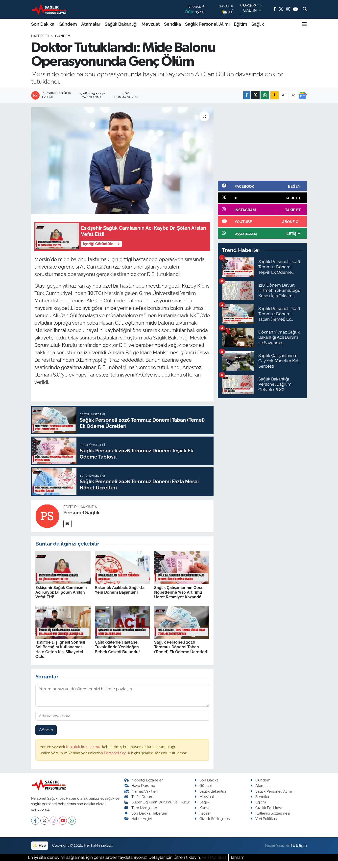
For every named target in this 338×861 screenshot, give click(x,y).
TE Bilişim (298, 845)
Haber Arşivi (141, 819)
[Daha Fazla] (274, 95)
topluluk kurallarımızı (84, 747)
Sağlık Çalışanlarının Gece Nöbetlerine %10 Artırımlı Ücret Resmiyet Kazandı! (179, 592)
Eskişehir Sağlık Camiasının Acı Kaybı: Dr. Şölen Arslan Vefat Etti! (61, 592)
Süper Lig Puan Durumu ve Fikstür (160, 802)
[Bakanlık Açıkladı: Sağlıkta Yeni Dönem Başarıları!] (122, 567)
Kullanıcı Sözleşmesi (272, 813)
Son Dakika (42, 24)
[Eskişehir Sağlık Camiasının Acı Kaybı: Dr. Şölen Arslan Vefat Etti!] (63, 567)
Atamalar (90, 24)
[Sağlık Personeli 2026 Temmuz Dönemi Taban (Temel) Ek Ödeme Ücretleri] (181, 621)
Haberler (40, 36)
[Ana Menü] (304, 24)
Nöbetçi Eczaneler (147, 780)
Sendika (172, 24)
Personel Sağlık (81, 513)
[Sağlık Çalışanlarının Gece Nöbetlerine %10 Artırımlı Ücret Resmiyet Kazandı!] (181, 567)
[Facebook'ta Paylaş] (246, 95)
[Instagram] (53, 821)
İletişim (205, 813)
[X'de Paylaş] (255, 95)
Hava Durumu (143, 785)
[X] (44, 821)
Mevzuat (151, 24)
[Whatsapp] (72, 821)
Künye (205, 808)
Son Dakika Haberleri (149, 813)
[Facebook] (35, 821)
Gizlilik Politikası (268, 808)
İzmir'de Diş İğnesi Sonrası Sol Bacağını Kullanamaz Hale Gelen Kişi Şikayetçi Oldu (60, 649)
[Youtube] (63, 821)
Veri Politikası (266, 819)
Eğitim (240, 24)
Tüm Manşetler (144, 808)
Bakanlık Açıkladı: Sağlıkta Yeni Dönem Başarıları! (120, 590)
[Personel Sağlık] (47, 515)
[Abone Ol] (302, 95)
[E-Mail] (67, 524)
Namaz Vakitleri (144, 791)
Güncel (205, 785)
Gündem (68, 24)
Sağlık (257, 24)
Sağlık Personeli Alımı (207, 24)
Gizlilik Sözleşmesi (214, 819)
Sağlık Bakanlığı (121, 24)
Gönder (46, 729)
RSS (42, 845)
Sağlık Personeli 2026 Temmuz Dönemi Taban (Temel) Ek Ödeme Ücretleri (180, 647)
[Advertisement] (262, 141)
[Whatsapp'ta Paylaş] (265, 95)
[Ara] (305, 9)
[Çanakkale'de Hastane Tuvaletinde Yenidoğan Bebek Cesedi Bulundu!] (122, 621)
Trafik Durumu (143, 797)
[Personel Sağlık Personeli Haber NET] (49, 9)
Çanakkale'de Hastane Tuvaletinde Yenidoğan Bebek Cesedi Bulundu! (117, 647)
